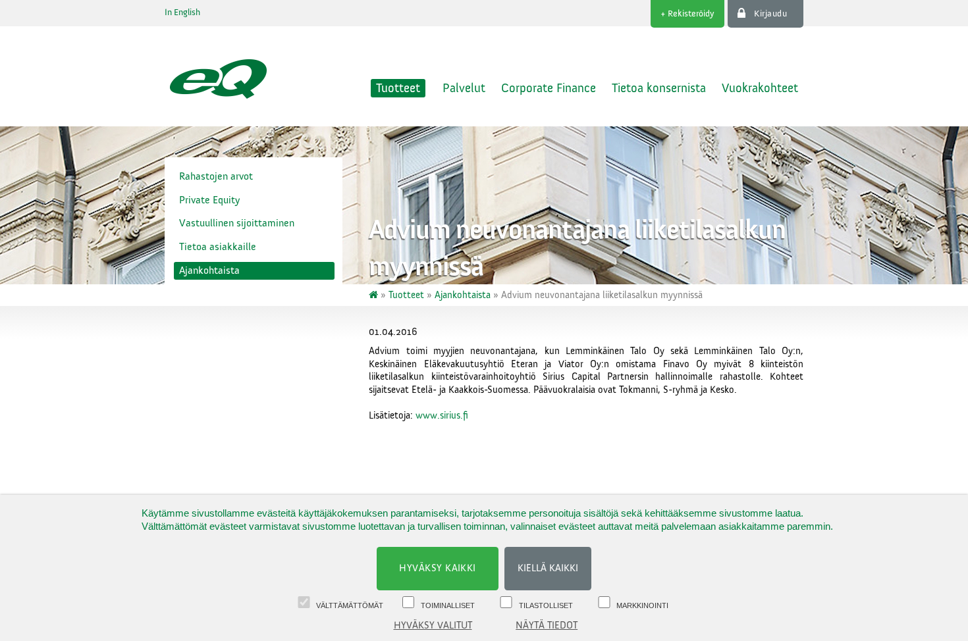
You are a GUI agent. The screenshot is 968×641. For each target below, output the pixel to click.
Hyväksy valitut (433, 625)
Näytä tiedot (547, 625)
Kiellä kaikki (548, 568)
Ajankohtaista (209, 270)
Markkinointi (642, 605)
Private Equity (209, 200)
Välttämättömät (349, 605)
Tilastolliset (546, 605)
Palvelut (464, 88)
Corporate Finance (548, 88)
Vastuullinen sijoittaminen (236, 223)
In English (182, 12)
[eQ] (375, 295)
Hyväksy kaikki (437, 568)
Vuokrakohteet (760, 88)
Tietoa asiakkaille (217, 247)
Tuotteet (398, 88)
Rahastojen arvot (216, 176)
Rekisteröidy (691, 14)
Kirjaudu (770, 14)
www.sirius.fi (442, 415)
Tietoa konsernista (659, 88)
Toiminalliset (448, 605)
